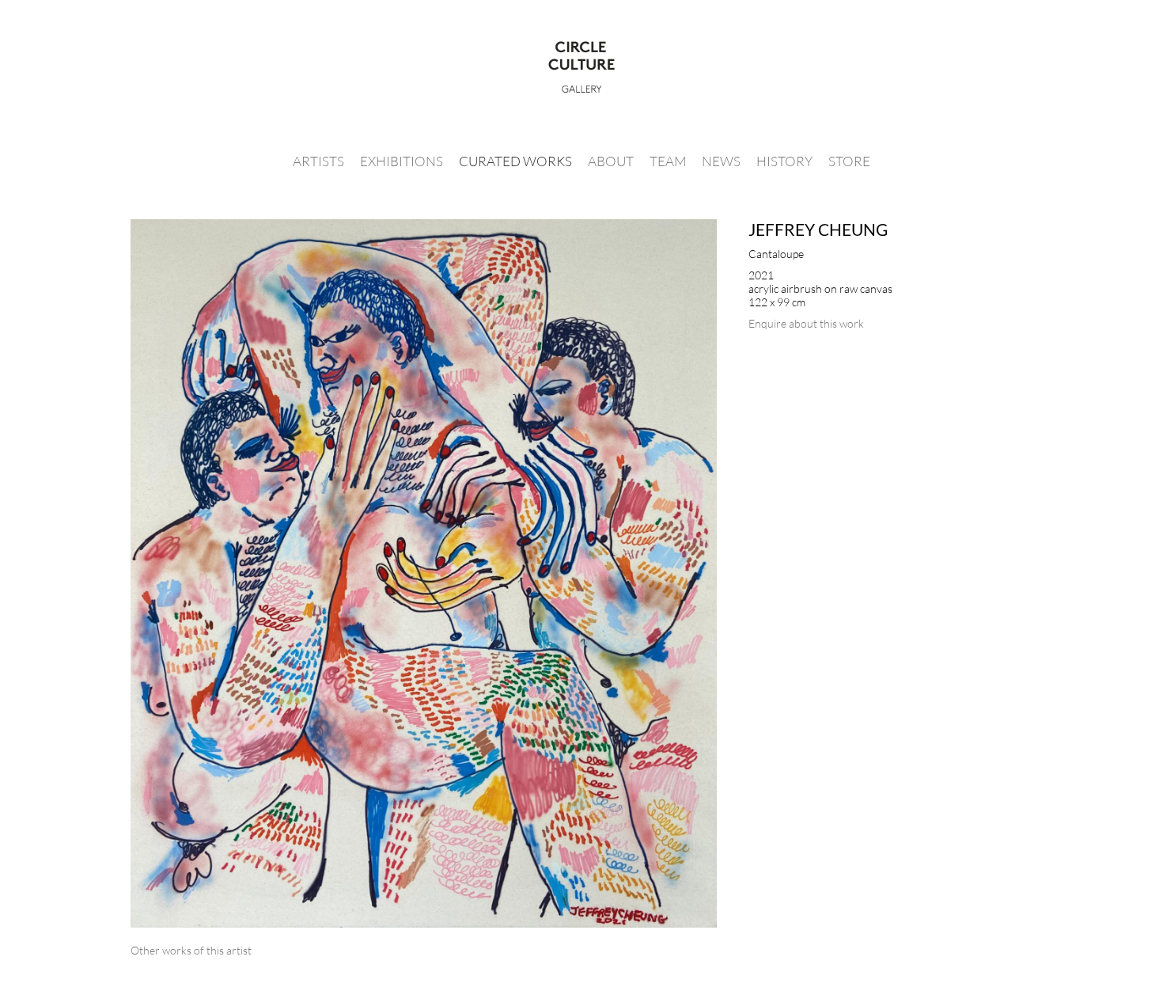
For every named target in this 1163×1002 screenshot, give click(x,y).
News (721, 161)
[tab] (191, 950)
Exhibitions (401, 161)
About (611, 161)
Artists (318, 161)
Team (668, 161)
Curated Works (515, 161)
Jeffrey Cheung (818, 229)
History (784, 161)
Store (849, 161)
